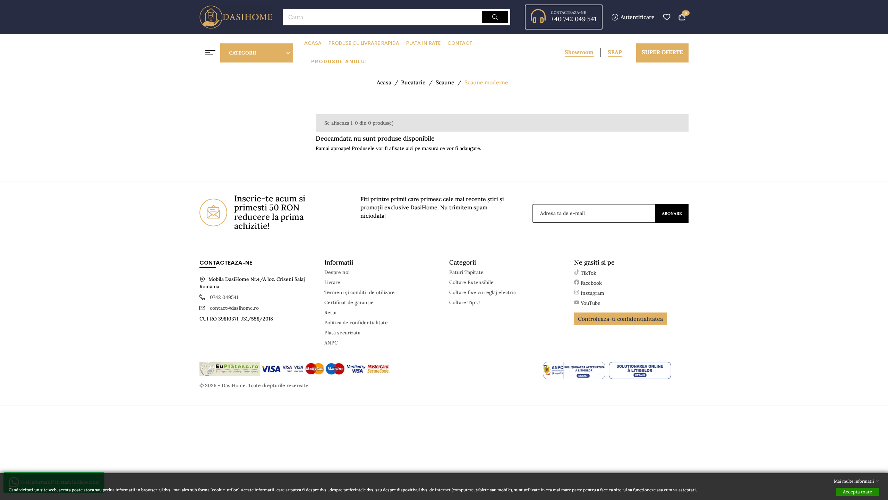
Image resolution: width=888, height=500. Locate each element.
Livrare (332, 282)
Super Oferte (662, 52)
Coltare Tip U (464, 302)
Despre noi (337, 272)
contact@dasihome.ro (234, 308)
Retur (330, 312)
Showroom (579, 52)
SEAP (615, 52)
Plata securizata (342, 333)
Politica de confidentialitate (356, 322)
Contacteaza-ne (568, 12)
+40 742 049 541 (574, 19)
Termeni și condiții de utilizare (359, 292)
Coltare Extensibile (471, 282)
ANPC (331, 343)
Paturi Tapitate (466, 272)
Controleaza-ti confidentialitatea (620, 318)
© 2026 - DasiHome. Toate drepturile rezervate (253, 385)
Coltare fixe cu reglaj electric (482, 292)
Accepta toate (857, 492)
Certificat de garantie (349, 302)
